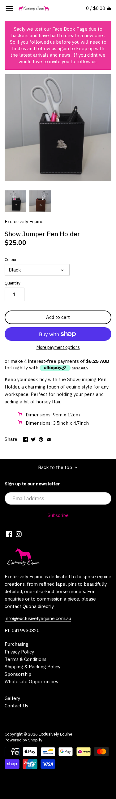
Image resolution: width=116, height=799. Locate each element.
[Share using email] (48, 438)
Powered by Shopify (23, 740)
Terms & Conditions (25, 659)
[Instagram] (19, 533)
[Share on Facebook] (25, 438)
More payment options (58, 347)
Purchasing (16, 644)
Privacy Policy (19, 652)
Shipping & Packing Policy (32, 667)
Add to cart (58, 317)
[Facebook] (9, 533)
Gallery (12, 698)
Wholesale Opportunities (31, 681)
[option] (15, 201)
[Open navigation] (9, 8)
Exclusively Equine (24, 221)
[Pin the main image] (41, 438)
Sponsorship (18, 674)
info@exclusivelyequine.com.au (38, 618)
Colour (11, 259)
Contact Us (16, 706)
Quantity (12, 282)
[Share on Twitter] (33, 438)
